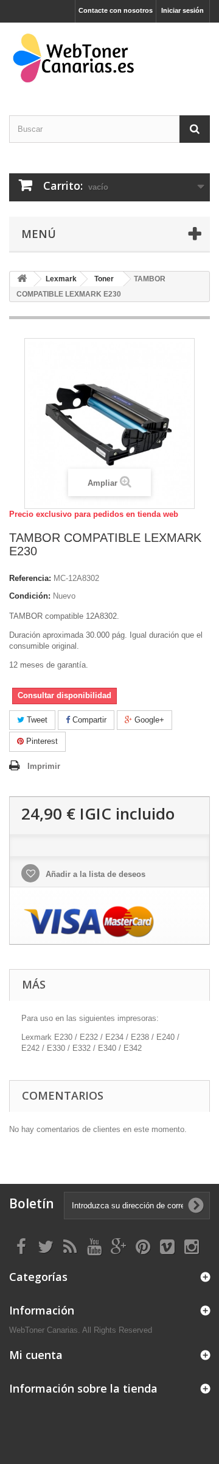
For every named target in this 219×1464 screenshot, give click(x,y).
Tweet (35, 719)
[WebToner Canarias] (109, 58)
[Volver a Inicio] (21, 279)
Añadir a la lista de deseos (94, 874)
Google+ (148, 719)
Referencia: (30, 578)
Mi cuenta (36, 1354)
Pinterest (41, 741)
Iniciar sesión (182, 10)
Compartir (88, 719)
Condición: (29, 595)
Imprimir (43, 766)
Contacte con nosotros (115, 10)
